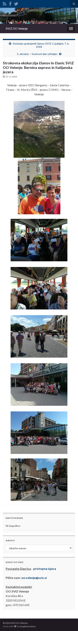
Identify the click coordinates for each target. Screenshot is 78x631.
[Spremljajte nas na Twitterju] (16, 3)
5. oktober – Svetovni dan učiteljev (37, 54)
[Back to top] (69, 622)
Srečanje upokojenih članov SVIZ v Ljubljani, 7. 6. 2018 (41, 45)
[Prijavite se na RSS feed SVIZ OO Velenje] (4, 3)
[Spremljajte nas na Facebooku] (10, 3)
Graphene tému (28, 626)
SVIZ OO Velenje (17, 28)
